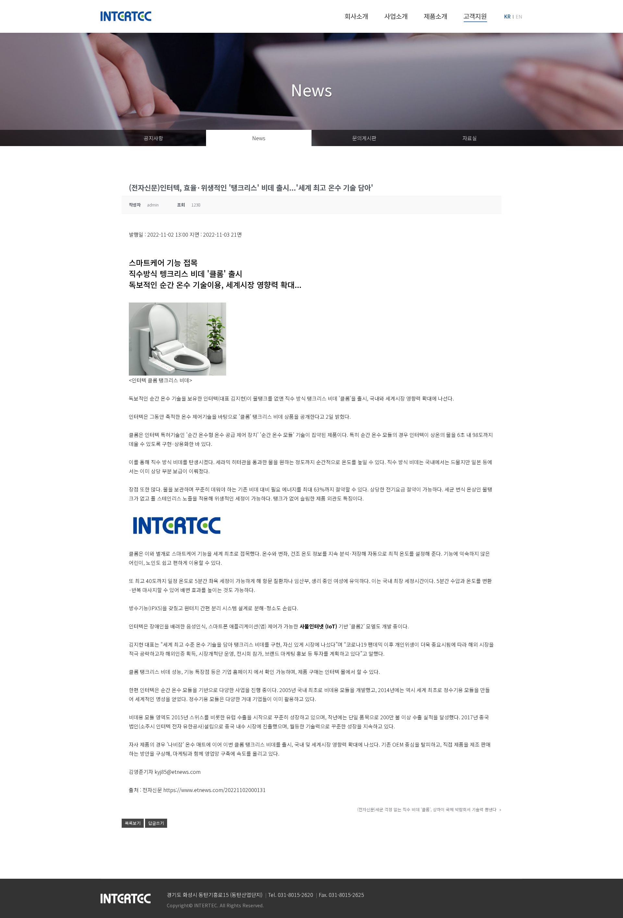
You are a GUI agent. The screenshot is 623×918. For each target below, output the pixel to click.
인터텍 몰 (335, 672)
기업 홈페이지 (237, 672)
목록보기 (132, 823)
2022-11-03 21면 (222, 234)
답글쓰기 (156, 823)
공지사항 (153, 138)
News (258, 138)
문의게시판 (364, 138)
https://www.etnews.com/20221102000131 (214, 790)
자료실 (469, 138)
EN (519, 16)
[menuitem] (356, 16)
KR (507, 16)
